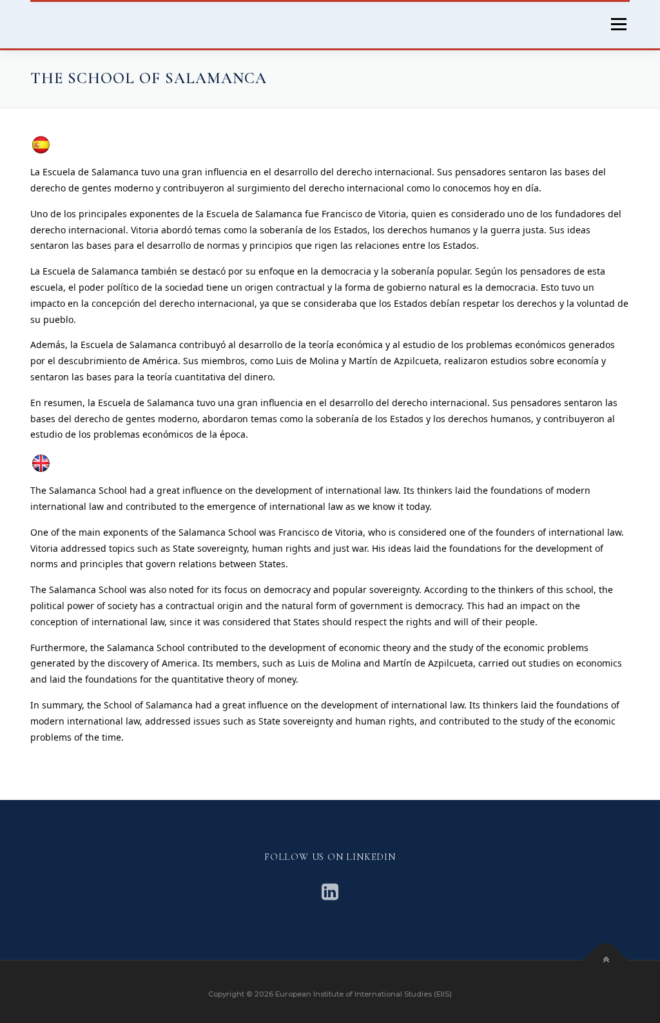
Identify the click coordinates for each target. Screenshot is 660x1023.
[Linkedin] (330, 892)
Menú (618, 24)
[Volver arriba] (605, 960)
